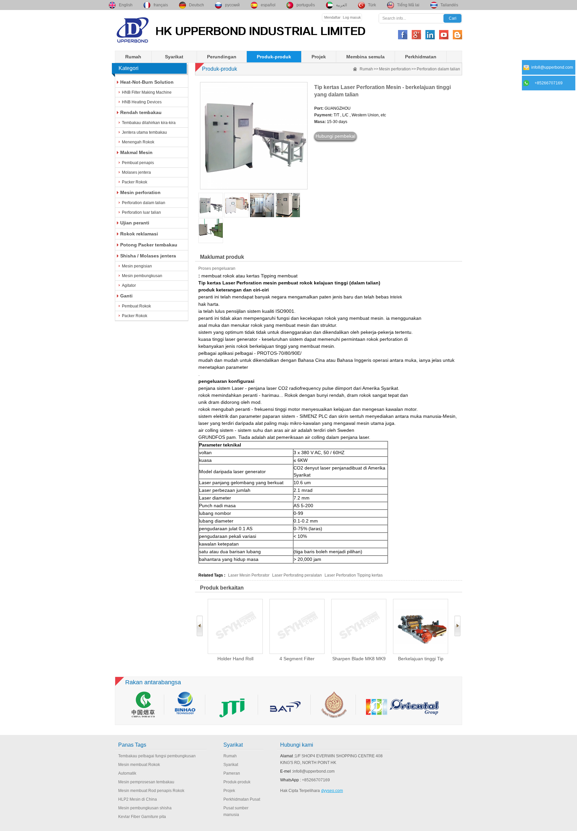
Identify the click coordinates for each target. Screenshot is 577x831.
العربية (341, 5)
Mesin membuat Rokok (139, 764)
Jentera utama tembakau (144, 132)
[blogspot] (457, 34)
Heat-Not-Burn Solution (147, 82)
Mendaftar (332, 17)
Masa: (320, 121)
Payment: (323, 115)
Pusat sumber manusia (235, 811)
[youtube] (443, 34)
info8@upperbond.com (314, 771)
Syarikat (174, 56)
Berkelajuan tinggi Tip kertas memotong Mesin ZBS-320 (420, 659)
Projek (319, 56)
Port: (319, 108)
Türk (372, 5)
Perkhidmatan (420, 56)
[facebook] (402, 34)
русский (232, 5)
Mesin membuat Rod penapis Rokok (151, 790)
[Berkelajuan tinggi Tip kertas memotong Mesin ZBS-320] (420, 626)
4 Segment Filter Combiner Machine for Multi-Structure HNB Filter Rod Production (297, 659)
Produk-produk (274, 56)
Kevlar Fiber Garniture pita (142, 816)
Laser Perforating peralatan (297, 575)
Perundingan (221, 56)
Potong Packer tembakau (148, 244)
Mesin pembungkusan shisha (145, 808)
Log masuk (352, 17)
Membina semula (365, 56)
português (306, 5)
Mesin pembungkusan (142, 275)
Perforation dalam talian (143, 202)
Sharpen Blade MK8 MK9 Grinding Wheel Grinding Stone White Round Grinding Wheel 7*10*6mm (359, 659)
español (268, 5)
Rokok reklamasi (139, 233)
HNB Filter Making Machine (147, 92)
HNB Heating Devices (142, 102)
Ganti (126, 295)
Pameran (231, 773)
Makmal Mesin (136, 152)
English (126, 5)
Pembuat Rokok (136, 306)
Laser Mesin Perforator (248, 575)
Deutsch (196, 5)
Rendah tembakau (141, 112)
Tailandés (449, 5)
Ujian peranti (134, 222)
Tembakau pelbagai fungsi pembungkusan (157, 756)
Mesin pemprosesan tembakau (146, 782)
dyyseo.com (332, 790)
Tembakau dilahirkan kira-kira (149, 122)
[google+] (416, 34)
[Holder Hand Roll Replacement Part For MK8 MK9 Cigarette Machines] (235, 626)
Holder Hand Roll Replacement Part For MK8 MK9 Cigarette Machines (235, 659)
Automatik (127, 773)
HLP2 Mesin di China (137, 799)
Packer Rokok (134, 182)
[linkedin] (430, 34)
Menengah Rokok (138, 142)
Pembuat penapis (138, 162)
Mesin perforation (140, 192)
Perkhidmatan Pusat (241, 799)
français (161, 5)
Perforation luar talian (141, 212)
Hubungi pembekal (335, 136)
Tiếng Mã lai (408, 5)
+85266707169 (316, 780)
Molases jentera (136, 172)
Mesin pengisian (137, 266)
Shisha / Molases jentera (148, 255)
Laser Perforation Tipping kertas (354, 575)
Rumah (133, 56)
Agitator (129, 285)
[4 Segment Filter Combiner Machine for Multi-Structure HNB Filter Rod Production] (297, 626)
